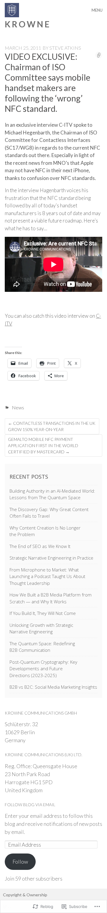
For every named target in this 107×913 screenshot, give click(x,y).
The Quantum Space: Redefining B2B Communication (42, 646)
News (18, 407)
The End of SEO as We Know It (40, 546)
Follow (20, 861)
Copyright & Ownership (25, 894)
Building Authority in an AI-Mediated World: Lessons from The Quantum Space (52, 494)
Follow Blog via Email (30, 804)
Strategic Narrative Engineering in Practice (51, 558)
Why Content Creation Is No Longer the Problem (45, 531)
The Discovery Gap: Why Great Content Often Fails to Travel (49, 512)
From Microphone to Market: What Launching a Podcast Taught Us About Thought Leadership (47, 576)
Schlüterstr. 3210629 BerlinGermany (21, 732)
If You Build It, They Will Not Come (43, 613)
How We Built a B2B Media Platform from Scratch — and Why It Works (51, 598)
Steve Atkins (65, 48)
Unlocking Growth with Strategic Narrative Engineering (41, 628)
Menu (97, 10)
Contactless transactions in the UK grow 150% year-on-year (51, 426)
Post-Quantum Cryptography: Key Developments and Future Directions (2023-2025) (43, 668)
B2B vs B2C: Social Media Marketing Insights (53, 687)
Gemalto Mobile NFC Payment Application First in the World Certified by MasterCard (43, 445)
